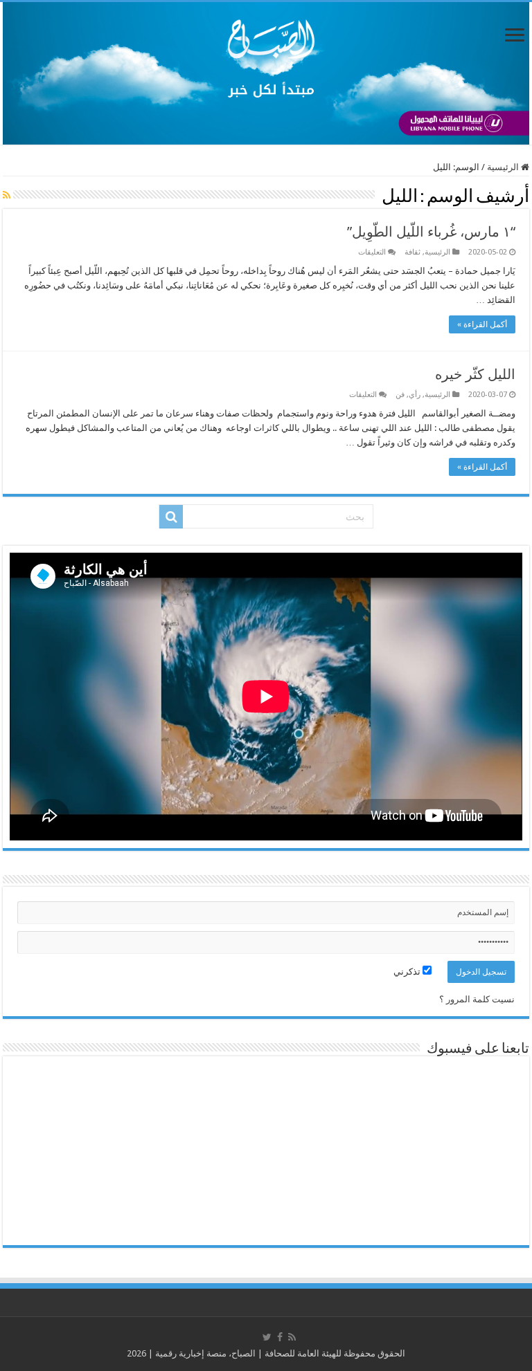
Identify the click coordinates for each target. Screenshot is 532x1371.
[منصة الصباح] (266, 73)
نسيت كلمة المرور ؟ (477, 999)
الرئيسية (504, 167)
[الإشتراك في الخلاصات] (6, 195)
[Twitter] (267, 1337)
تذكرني (408, 971)
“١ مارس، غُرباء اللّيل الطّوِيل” (431, 231)
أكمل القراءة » (482, 324)
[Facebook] (280, 1337)
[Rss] (292, 1337)
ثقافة (412, 252)
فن (400, 394)
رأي (414, 394)
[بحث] (171, 516)
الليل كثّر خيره (475, 374)
